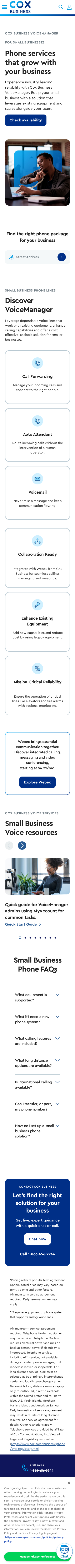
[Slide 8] (55, 937)
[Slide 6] (45, 937)
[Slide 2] (25, 937)
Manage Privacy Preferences (37, 1556)
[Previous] (9, 845)
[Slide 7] (50, 937)
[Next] (22, 845)
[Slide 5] (40, 937)
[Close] (69, 1482)
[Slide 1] (20, 937)
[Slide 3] (30, 937)
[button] (61, 7)
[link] (4, 7)
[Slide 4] (35, 937)
